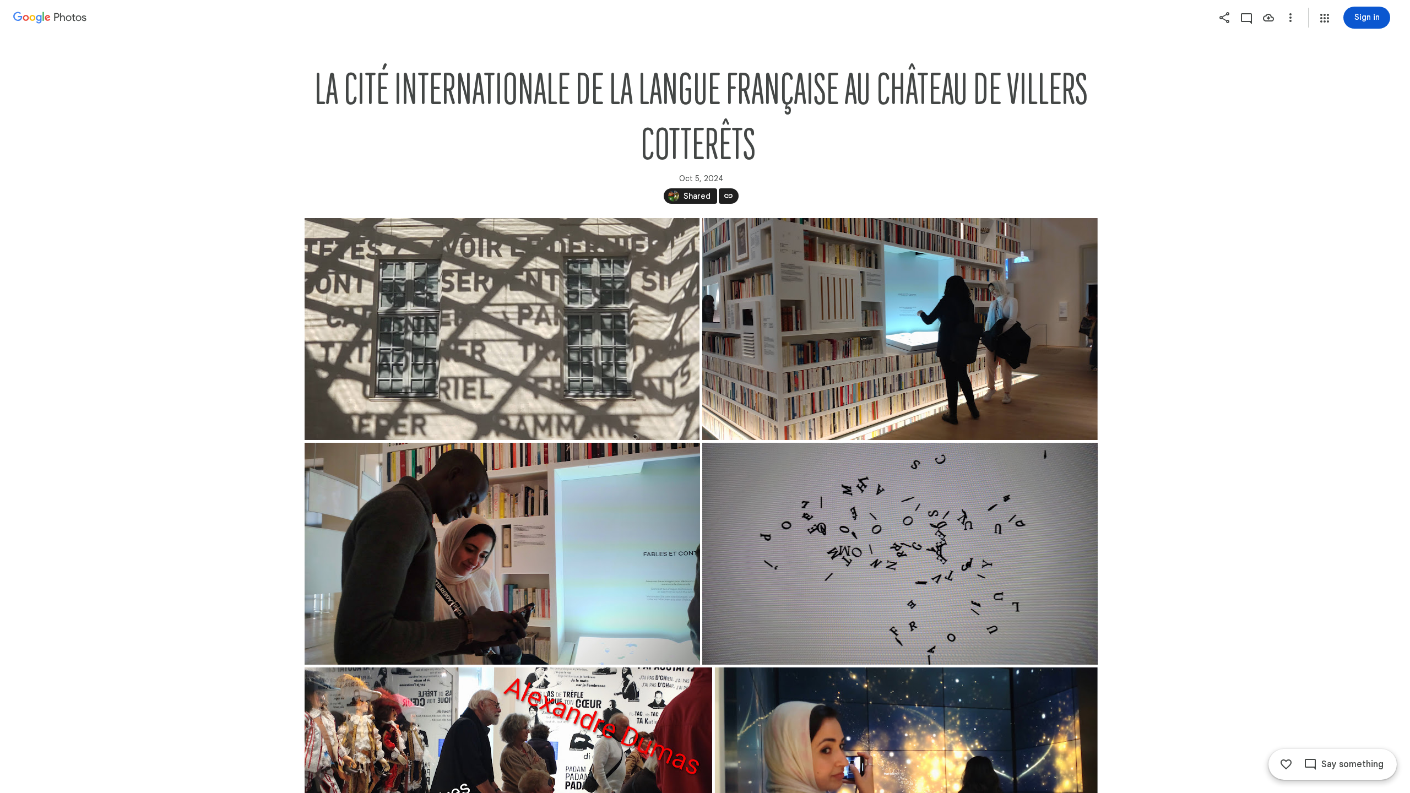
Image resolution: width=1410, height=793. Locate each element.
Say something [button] (1352, 764)
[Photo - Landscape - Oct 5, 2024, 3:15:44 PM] (899, 329)
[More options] (1290, 18)
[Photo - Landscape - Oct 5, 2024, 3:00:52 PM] (502, 329)
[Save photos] (1268, 18)
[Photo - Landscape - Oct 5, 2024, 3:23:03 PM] (900, 554)
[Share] (1224, 18)
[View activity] (1246, 18)
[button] (1325, 18)
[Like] (1286, 764)
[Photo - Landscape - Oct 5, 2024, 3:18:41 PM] (502, 554)
